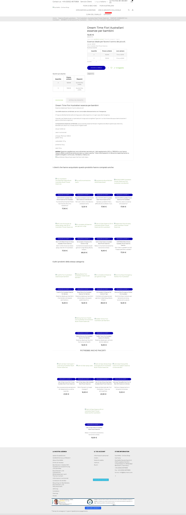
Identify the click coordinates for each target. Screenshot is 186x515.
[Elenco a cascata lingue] (132, 10)
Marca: (89, 46)
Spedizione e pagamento (80, 511)
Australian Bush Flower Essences (99, 46)
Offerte (108, 13)
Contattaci (56, 491)
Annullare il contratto (93, 508)
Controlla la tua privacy (101, 479)
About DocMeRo (58, 460)
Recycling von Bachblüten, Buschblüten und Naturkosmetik (61, 484)
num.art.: (89, 44)
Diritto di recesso (58, 462)
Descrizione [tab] (59, 100)
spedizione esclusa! (99, 39)
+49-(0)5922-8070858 (70, 2)
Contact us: (57, 2)
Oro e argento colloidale (109, 10)
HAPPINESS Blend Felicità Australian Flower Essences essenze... (123, 243)
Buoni (96, 465)
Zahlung (55, 488)
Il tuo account (99, 451)
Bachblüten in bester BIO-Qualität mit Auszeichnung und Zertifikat (61, 466)
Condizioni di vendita (59, 480)
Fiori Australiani (107, 6)
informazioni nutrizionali (60, 478)
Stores (55, 495)
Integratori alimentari (86, 10)
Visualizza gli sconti (64, 195)
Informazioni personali (101, 455)
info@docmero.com (126, 472)
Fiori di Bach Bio (90, 6)
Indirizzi (96, 462)
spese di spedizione (59, 455)
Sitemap (55, 493)
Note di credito (99, 460)
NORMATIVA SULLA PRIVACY (61, 458)
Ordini (96, 458)
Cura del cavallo (93, 14)
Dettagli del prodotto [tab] (76, 100)
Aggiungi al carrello (96, 67)
